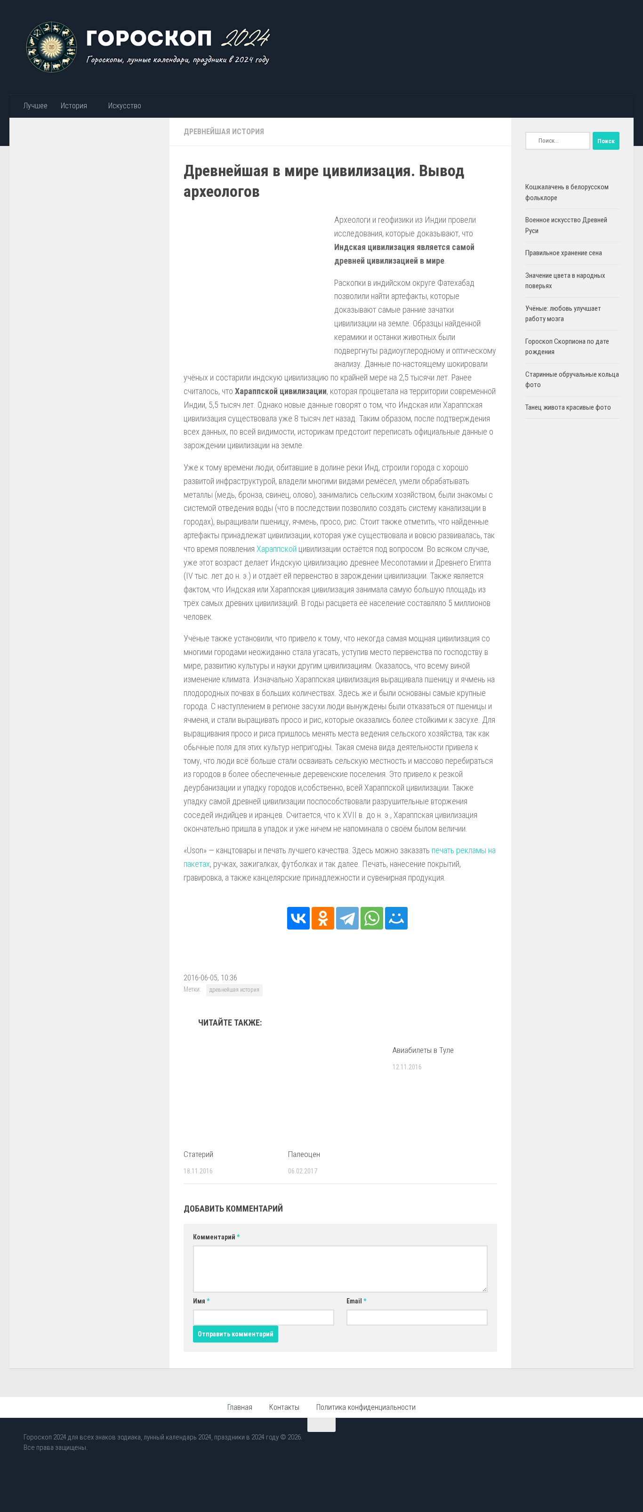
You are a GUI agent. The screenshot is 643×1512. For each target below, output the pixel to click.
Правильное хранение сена (563, 253)
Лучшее (35, 105)
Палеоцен (304, 1154)
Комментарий (216, 1237)
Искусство (124, 105)
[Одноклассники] (323, 918)
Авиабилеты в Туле (423, 1050)
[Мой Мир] (396, 918)
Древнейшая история (224, 131)
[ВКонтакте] (298, 918)
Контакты (284, 1407)
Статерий (198, 1154)
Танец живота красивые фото (568, 407)
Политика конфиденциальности (366, 1407)
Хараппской (277, 549)
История (74, 105)
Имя (201, 1301)
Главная (239, 1407)
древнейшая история (234, 989)
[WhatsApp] (372, 918)
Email (356, 1301)
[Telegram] (347, 918)
